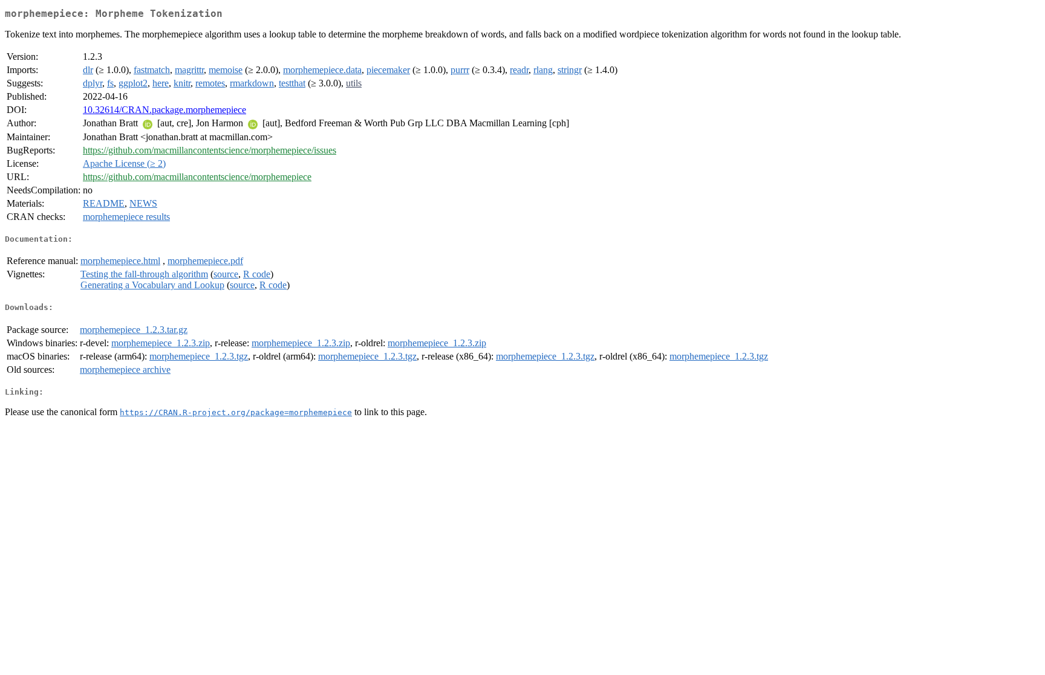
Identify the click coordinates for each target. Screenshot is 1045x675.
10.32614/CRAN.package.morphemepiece (164, 110)
